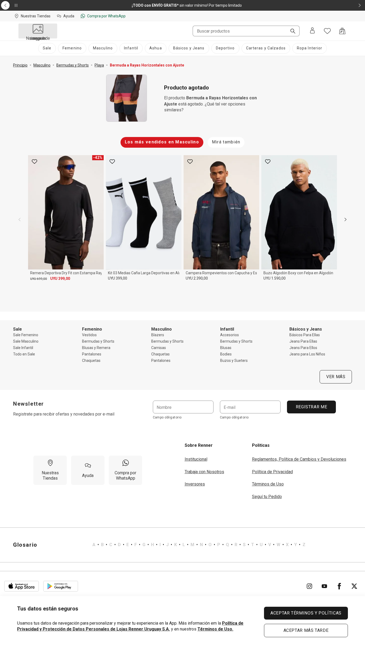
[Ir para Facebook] (339, 586)
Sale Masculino (25, 341)
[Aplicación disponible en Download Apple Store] (21, 586)
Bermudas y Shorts (98, 341)
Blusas (225, 348)
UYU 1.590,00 (274, 278)
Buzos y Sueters (234, 360)
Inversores (195, 484)
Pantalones (91, 354)
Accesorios (229, 335)
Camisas (158, 348)
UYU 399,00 (60, 278)
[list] (199, 545)
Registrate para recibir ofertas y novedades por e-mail (63, 414)
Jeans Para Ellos (303, 348)
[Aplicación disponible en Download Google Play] (60, 586)
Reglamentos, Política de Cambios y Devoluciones (299, 459)
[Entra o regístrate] (312, 31)
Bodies (226, 354)
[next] (345, 219)
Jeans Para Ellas (303, 341)
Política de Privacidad (272, 471)
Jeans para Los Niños (307, 354)
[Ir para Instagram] (309, 586)
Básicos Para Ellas (304, 335)
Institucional (196, 459)
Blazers (157, 335)
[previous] (19, 219)
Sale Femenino (25, 335)
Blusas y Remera (96, 348)
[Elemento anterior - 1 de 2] (5, 5)
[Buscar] (290, 31)
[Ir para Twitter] (354, 586)
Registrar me (311, 406)
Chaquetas (91, 360)
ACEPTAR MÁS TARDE (306, 630)
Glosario (25, 545)
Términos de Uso (268, 484)
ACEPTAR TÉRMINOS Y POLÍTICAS (305, 613)
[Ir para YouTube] (324, 586)
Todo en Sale (24, 354)
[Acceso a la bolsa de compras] (342, 31)
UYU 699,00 (38, 279)
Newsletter (28, 404)
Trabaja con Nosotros (204, 471)
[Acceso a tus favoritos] (327, 31)
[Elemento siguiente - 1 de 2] (359, 5)
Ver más (335, 376)
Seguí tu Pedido (267, 496)
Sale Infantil (23, 348)
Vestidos (89, 335)
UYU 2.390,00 (197, 278)
